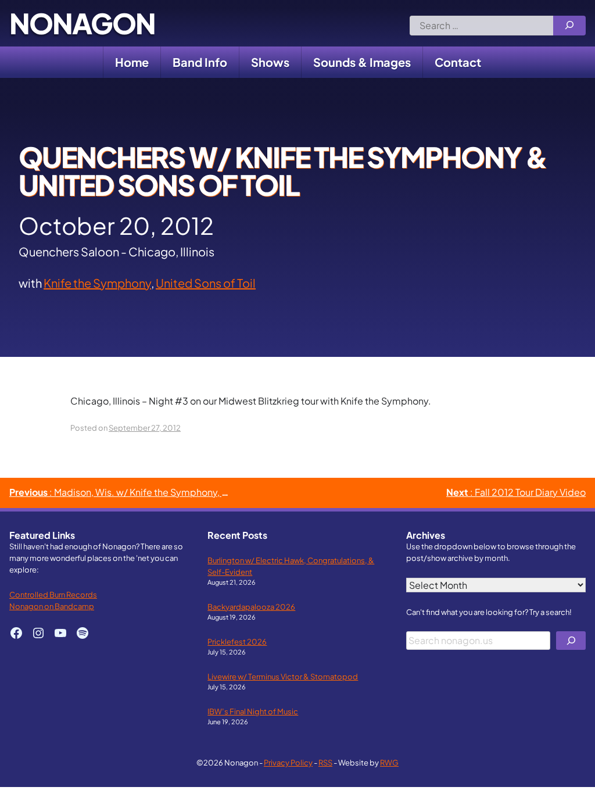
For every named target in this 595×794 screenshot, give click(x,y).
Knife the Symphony (97, 283)
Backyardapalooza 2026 (251, 606)
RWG (389, 762)
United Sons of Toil (206, 283)
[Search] (569, 25)
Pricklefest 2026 (237, 641)
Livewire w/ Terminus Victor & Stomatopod (282, 676)
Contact (458, 62)
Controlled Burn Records (53, 594)
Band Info (200, 62)
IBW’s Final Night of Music (252, 711)
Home (132, 62)
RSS (325, 762)
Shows (270, 62)
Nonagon (82, 23)
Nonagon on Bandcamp (51, 606)
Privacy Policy (288, 762)
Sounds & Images (362, 62)
